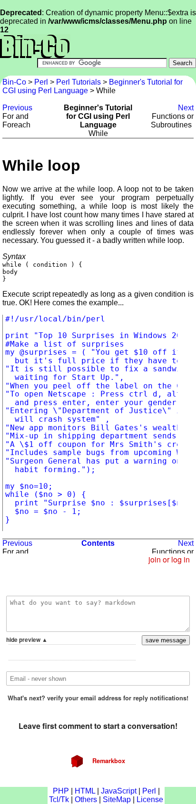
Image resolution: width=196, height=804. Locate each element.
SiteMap (117, 799)
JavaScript (119, 791)
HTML (85, 791)
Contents (98, 543)
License (150, 799)
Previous (17, 108)
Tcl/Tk (59, 799)
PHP (61, 791)
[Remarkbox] (98, 669)
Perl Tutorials (78, 82)
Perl (41, 82)
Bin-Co (15, 82)
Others (86, 799)
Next (186, 108)
